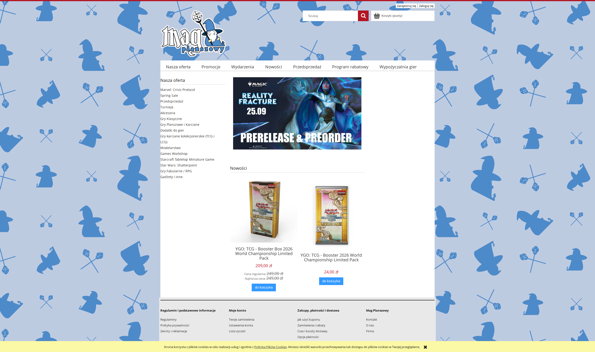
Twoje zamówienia (241, 319)
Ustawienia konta (241, 325)
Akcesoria (167, 113)
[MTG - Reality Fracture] (297, 113)
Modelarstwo (170, 148)
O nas (370, 325)
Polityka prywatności (174, 325)
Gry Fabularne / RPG (176, 171)
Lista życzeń (237, 331)
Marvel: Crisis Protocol (177, 89)
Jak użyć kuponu (309, 319)
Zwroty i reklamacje (173, 331)
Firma (370, 331)
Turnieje (166, 107)
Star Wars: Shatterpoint (178, 165)
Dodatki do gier (172, 130)
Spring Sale (169, 95)
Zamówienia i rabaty (311, 325)
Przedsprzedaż (171, 101)
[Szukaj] (363, 15)
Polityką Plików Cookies (270, 347)
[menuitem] (178, 67)
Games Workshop (174, 153)
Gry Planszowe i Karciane (179, 124)
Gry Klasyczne (171, 118)
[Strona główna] (193, 33)
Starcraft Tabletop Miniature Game (187, 159)
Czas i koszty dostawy (312, 331)
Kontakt (371, 319)
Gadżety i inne (171, 177)
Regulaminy (168, 319)
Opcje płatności (308, 337)
